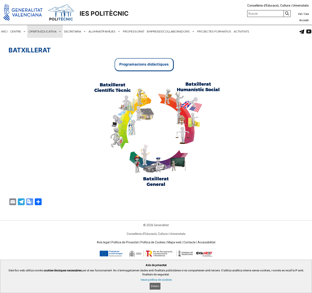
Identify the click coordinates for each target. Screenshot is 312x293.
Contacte (189, 242)
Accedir (304, 20)
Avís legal (103, 242)
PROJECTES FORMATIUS (214, 31)
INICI (4, 31)
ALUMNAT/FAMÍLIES (102, 31)
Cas (306, 13)
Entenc (155, 286)
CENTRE (15, 31)
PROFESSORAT (133, 31)
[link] (302, 31)
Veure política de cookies (156, 279)
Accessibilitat (206, 242)
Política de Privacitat (125, 242)
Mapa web (174, 242)
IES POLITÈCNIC (104, 13)
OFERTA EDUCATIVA (42, 31)
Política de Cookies (153, 242)
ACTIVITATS (241, 31)
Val (300, 13)
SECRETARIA (72, 31)
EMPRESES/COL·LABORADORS (168, 31)
